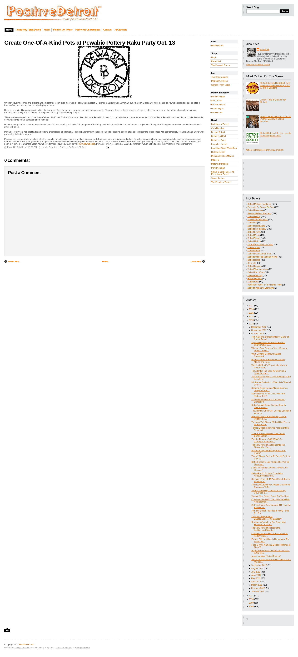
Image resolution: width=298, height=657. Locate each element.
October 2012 (257, 333)
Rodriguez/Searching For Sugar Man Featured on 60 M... (268, 523)
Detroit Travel (253, 238)
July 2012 (255, 572)
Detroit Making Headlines (259, 204)
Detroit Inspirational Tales (259, 254)
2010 (251, 599)
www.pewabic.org (87, 144)
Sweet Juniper (218, 178)
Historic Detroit (218, 152)
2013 (251, 320)
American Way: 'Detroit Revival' (266, 556)
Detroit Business (255, 210)
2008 (251, 606)
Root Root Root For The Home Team (264, 285)
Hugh (213, 57)
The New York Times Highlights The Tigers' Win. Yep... (268, 446)
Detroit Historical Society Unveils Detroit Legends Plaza (275, 134)
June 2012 (256, 575)
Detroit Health (253, 260)
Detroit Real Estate (256, 226)
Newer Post (13, 261)
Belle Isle (251, 263)
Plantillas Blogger (64, 647)
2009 (251, 603)
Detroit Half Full (218, 136)
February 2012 (258, 588)
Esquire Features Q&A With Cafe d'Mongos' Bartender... (266, 440)
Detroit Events (254, 232)
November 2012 (258, 330)
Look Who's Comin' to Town (260, 244)
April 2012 (256, 581)
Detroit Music (253, 235)
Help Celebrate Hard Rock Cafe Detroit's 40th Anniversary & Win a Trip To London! (275, 85)
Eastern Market (218, 104)
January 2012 (257, 591)
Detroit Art (252, 223)
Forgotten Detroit (219, 144)
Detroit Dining (253, 216)
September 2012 (259, 565)
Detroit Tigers (217, 108)
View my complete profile (258, 64)
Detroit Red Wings (256, 272)
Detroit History (254, 241)
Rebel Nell (216, 61)
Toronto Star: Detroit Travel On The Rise (270, 496)
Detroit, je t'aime (218, 140)
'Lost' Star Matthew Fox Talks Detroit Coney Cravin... (268, 434)
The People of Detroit (221, 182)
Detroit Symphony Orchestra (260, 288)
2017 (251, 305)
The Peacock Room (220, 65)
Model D (215, 160)
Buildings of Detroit (220, 124)
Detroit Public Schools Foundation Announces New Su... (267, 474)
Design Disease (21, 647)
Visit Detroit (216, 100)
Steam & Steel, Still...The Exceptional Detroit (222, 173)
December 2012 (258, 327)
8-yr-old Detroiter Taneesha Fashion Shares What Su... (268, 343)
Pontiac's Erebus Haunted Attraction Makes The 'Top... (268, 360)
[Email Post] (107, 147)
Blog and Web (83, 647)
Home (105, 261)
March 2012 (256, 585)
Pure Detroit (216, 112)
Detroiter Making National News (262, 257)
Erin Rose (264, 49)
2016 (251, 309)
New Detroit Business (257, 219)
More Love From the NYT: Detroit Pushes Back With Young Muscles (275, 119)
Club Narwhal (217, 128)
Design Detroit (218, 132)
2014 (251, 316)
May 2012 (256, 578)
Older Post (196, 261)
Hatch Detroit (217, 45)
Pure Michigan (218, 97)
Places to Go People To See (260, 207)
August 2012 (257, 568)
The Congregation (219, 77)
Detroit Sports (253, 250)
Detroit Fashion (254, 266)
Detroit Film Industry (256, 229)
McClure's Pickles (219, 81)
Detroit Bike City (254, 275)
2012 (251, 324)
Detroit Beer (253, 281)
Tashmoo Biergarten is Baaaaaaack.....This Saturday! (266, 517)
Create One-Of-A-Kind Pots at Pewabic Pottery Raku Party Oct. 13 (89, 42)
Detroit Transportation (257, 269)
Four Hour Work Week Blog (224, 148)
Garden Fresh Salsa (220, 85)
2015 (251, 313)
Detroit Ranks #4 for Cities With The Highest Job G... (268, 395)
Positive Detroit (26, 644)
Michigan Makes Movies (222, 156)
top (7, 630)
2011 (251, 595)
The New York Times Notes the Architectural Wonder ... (265, 529)
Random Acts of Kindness (259, 213)
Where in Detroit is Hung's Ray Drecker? (265, 150)
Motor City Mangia (219, 164)
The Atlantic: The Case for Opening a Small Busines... (268, 372)
